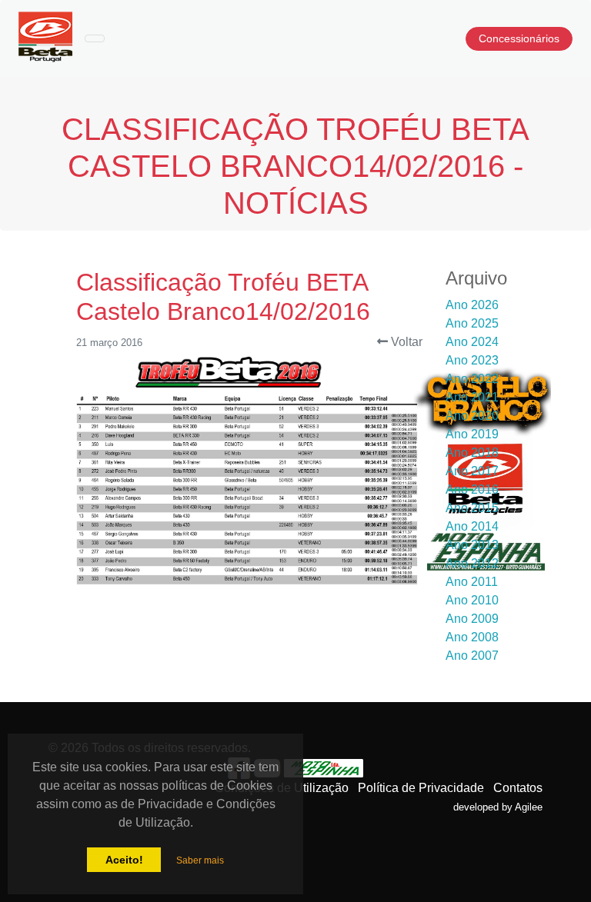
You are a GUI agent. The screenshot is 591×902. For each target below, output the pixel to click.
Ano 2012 (472, 563)
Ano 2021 (472, 397)
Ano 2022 (472, 378)
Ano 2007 (472, 655)
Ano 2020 (472, 415)
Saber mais (200, 860)
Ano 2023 (472, 360)
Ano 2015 (472, 507)
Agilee (529, 807)
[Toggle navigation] (95, 38)
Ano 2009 (472, 618)
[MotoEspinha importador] (324, 767)
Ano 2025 (472, 323)
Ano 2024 (472, 341)
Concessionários (519, 38)
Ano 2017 (472, 471)
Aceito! (124, 860)
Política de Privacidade (421, 787)
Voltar (405, 341)
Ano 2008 (472, 637)
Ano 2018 (472, 452)
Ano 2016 (472, 489)
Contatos (518, 787)
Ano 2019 (472, 434)
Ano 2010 (472, 600)
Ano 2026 (472, 304)
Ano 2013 (472, 544)
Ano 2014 (472, 526)
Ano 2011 (472, 581)
